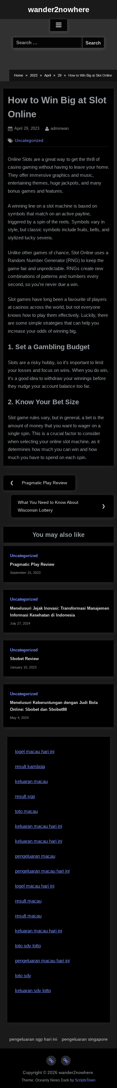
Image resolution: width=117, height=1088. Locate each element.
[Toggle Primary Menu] (58, 25)
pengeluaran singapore (85, 1039)
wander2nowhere (58, 9)
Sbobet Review (24, 658)
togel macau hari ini (34, 751)
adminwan (60, 128)
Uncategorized (29, 140)
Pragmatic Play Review (32, 564)
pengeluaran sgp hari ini (33, 1039)
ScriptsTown (85, 1080)
